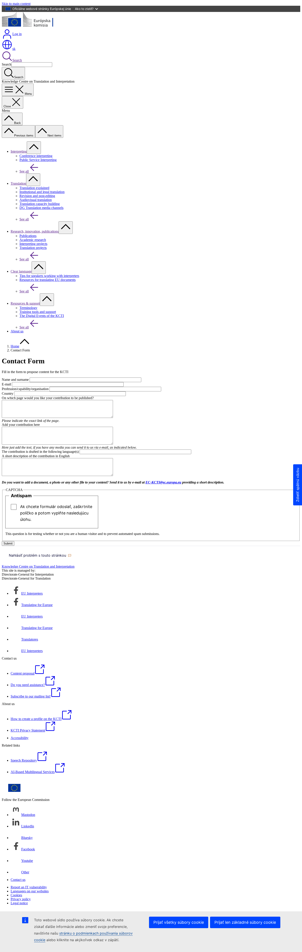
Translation (18, 183)
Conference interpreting (35, 156)
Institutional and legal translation (42, 192)
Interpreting (19, 151)
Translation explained (34, 188)
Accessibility (20, 738)
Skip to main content (16, 4)
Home (15, 346)
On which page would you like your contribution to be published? (48, 398)
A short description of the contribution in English (36, 456)
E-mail (6, 384)
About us (17, 331)
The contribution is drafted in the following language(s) (40, 451)
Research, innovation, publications (35, 231)
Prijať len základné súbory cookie (245, 922)
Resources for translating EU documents (47, 280)
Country (7, 393)
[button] (40, 555)
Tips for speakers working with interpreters (49, 276)
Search (17, 60)
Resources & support (25, 303)
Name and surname (15, 379)
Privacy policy (21, 899)
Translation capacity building (39, 204)
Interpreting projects (33, 244)
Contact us (18, 880)
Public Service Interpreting (38, 160)
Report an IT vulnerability (29, 887)
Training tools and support (37, 312)
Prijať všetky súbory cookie (178, 922)
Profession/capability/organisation (25, 389)
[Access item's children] (34, 147)
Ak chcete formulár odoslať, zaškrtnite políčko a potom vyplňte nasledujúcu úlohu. (56, 513)
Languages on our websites (30, 891)
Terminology (28, 308)
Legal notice (19, 903)
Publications (27, 236)
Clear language (21, 271)
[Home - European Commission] (34, 26)
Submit (8, 543)
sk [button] (13, 49)
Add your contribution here (21, 425)
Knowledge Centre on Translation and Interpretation (38, 566)
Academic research (32, 240)
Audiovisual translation (35, 200)
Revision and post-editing (37, 196)
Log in (17, 34)
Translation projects (33, 248)
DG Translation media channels (41, 208)
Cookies (16, 895)
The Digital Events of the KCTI (41, 316)
